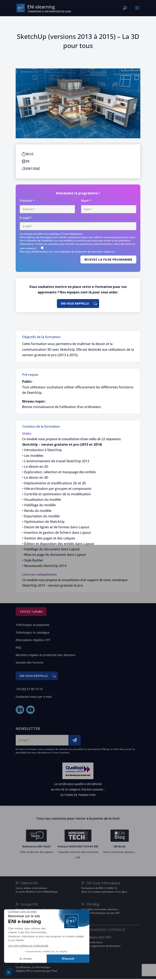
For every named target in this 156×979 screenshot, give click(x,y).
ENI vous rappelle (75, 303)
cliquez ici (109, 251)
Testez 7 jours (31, 612)
